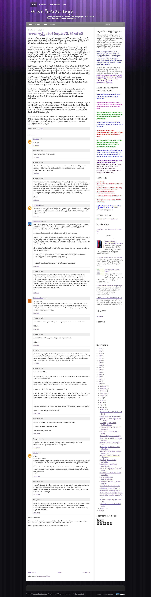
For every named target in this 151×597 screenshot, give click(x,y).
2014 (100, 374)
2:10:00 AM (36, 216)
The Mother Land (38, 298)
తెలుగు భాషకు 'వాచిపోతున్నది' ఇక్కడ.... (110, 490)
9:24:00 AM (36, 313)
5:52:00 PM (36, 329)
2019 (100, 363)
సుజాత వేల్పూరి (37, 221)
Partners (45, 24)
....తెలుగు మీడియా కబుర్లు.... (52, 11)
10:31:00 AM (36, 413)
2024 (100, 353)
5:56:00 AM (36, 266)
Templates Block (79, 594)
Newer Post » (32, 572)
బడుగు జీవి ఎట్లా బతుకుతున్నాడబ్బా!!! (110, 416)
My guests (100, 316)
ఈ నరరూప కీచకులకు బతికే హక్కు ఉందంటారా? (109, 257)
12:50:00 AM (36, 494)
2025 (100, 351)
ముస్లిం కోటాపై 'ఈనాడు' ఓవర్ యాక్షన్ (110, 486)
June (101, 400)
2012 (100, 379)
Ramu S (35, 453)
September (103, 393)
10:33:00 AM (36, 433)
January (102, 508)
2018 (100, 365)
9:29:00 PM (36, 145)
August (102, 395)
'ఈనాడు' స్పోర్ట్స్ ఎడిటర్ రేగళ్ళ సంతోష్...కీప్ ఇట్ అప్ (55, 33)
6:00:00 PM (36, 345)
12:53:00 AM (36, 512)
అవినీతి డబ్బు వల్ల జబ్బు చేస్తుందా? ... (110, 488)
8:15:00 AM (36, 292)
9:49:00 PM (36, 173)
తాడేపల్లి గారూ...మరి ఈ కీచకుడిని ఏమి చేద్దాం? (109, 298)
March (102, 407)
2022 (100, 356)
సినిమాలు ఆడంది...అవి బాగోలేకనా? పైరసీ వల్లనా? (110, 286)
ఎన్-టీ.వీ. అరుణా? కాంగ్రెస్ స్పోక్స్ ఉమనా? (111, 493)
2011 (100, 381)
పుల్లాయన (36, 139)
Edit (64, 4)
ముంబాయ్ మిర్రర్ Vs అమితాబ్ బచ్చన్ (110, 436)
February (103, 409)
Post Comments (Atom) (43, 576)
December (103, 386)
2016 (100, 370)
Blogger (105, 594)
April (101, 405)
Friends (37, 24)
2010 (100, 384)
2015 (100, 372)
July (101, 398)
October (102, 391)
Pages (52, 24)
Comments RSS (54, 4)
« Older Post (86, 572)
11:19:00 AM (36, 447)
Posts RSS (42, 4)
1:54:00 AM (36, 200)
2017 (100, 367)
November (103, 388)
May (101, 402)
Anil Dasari (36, 205)
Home (34, 4)
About (31, 24)
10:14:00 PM (36, 476)
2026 (100, 349)
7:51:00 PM (36, 363)
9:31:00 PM (36, 157)
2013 (100, 377)
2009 (100, 510)
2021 (100, 358)
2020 (100, 360)
